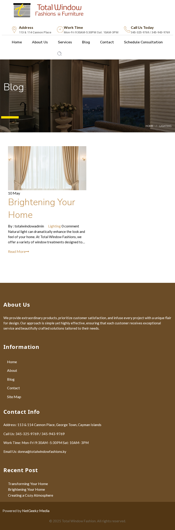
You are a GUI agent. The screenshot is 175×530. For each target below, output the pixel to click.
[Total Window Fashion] (48, 9)
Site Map (14, 396)
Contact (106, 42)
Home (16, 42)
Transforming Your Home (28, 483)
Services (64, 42)
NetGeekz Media (35, 510)
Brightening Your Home (26, 489)
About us (39, 42)
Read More (17, 251)
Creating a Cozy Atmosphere (30, 495)
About (12, 370)
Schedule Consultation (143, 42)
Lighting (166, 125)
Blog (85, 42)
